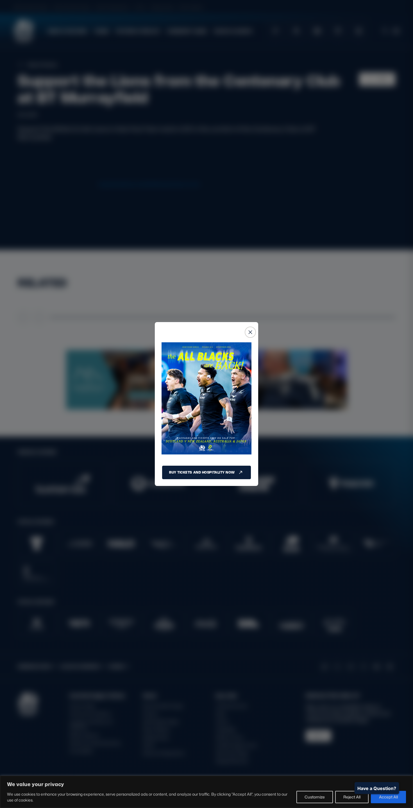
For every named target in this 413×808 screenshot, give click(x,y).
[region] (206, 792)
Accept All (388, 797)
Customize (315, 797)
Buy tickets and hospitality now (202, 472)
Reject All (351, 797)
